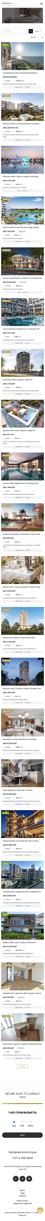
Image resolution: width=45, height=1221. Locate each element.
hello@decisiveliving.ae (23, 1152)
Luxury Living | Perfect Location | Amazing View (22, 278)
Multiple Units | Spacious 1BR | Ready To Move (22, 993)
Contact (22, 1196)
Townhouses (19, 957)
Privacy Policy (22, 1201)
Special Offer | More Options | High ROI (19, 430)
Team (22, 1193)
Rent (30, 1125)
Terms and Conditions (23, 1204)
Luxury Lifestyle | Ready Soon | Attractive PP (21, 329)
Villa (19, 191)
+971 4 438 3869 (22, 1158)
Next (22, 1135)
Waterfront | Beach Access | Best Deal (19, 637)
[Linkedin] (29, 1179)
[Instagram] (22, 1179)
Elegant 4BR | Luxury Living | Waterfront (19, 942)
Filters (37, 31)
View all (22, 1067)
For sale (27, 87)
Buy (14, 1125)
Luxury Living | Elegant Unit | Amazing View (20, 483)
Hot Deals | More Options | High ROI (17, 379)
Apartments (19, 87)
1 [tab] (18, 67)
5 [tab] (26, 67)
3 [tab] (22, 67)
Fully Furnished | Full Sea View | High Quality (21, 227)
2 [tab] (20, 67)
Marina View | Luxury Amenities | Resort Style (21, 587)
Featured (6, 95)
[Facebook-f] (16, 1179)
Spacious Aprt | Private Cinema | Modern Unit (22, 688)
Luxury (5, 45)
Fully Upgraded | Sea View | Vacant (17, 790)
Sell (22, 1125)
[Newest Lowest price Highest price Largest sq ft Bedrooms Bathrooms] (36, 37)
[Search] (31, 31)
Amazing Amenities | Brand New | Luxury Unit (21, 534)
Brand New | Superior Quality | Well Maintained (22, 1044)
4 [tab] (24, 67)
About (22, 1190)
